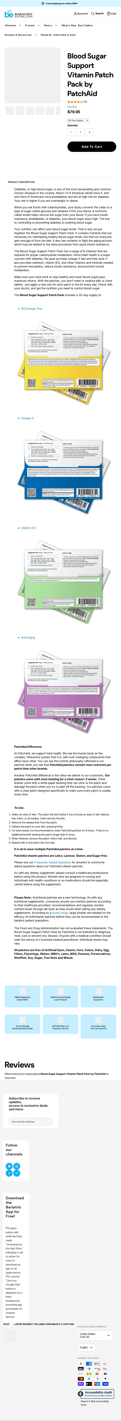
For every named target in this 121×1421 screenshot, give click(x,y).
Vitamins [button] (10, 25)
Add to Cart (92, 147)
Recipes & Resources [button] (18, 34)
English (84, 1347)
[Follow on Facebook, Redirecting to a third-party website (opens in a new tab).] (9, 1166)
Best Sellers (85, 25)
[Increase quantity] (89, 132)
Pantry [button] (48, 25)
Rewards (46, 34)
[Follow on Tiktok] (9, 1173)
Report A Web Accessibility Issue (95, 1403)
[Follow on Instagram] (16, 1166)
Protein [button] (30, 25)
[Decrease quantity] (71, 132)
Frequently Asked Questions (52, 862)
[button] (111, 14)
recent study (60, 912)
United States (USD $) (87, 1335)
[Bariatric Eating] (18, 13)
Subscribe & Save (64, 34)
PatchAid (72, 106)
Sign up (46, 1123)
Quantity (72, 125)
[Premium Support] (16, 1173)
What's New (68, 25)
